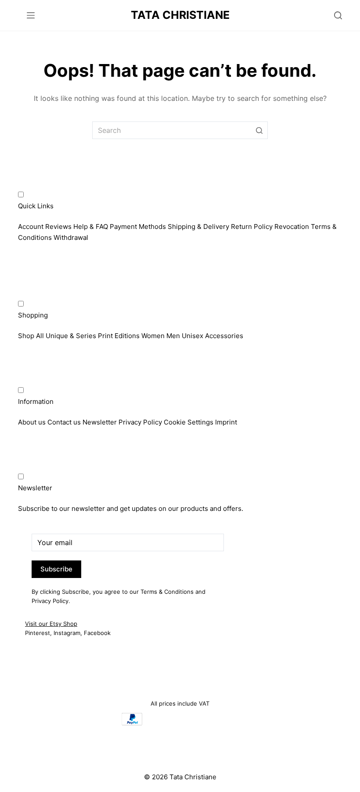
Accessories (224, 336)
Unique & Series (71, 336)
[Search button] (259, 130)
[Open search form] (338, 15)
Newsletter (100, 422)
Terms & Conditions (167, 591)
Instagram (67, 632)
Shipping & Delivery (198, 226)
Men (173, 336)
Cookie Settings (188, 422)
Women (153, 336)
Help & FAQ (90, 226)
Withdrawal (71, 237)
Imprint (226, 422)
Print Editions (119, 336)
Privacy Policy (140, 422)
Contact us (64, 422)
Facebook (97, 632)
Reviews (58, 226)
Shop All (31, 336)
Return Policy (252, 226)
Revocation (291, 226)
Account (30, 226)
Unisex (192, 336)
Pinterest (37, 632)
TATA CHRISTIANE (180, 14)
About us (32, 422)
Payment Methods (138, 226)
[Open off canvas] (31, 15)
